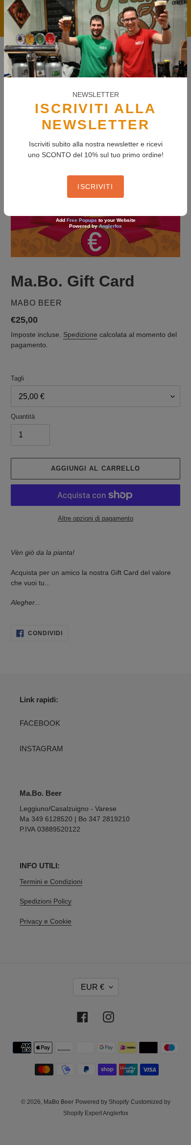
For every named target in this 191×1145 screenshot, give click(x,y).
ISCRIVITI (95, 187)
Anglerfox (110, 226)
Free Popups (82, 220)
